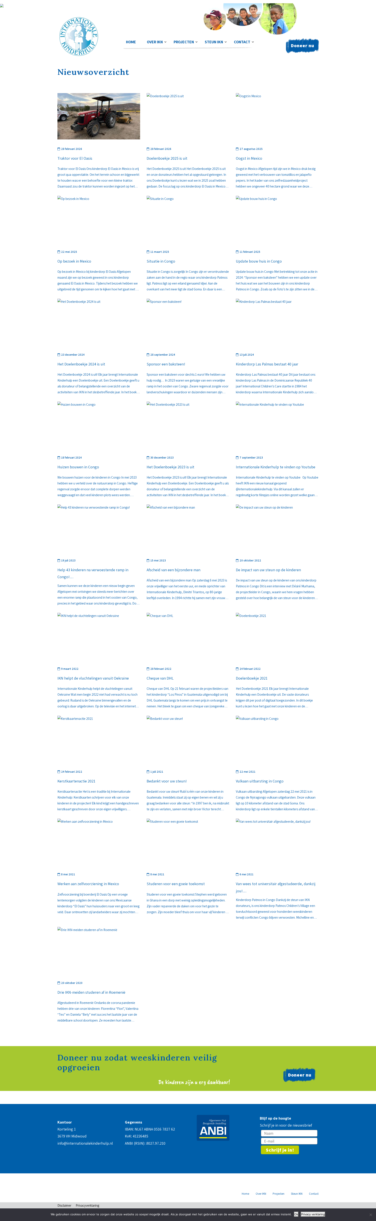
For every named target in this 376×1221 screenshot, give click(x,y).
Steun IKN (214, 41)
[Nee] (370, 1215)
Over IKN (155, 41)
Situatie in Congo (161, 261)
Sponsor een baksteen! (166, 364)
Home (131, 41)
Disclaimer (64, 1205)
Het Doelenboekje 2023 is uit (170, 466)
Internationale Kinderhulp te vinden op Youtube (275, 466)
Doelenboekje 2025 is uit (167, 158)
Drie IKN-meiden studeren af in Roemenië (91, 992)
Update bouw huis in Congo (259, 261)
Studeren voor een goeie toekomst (176, 883)
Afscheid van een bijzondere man (173, 569)
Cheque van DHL (160, 678)
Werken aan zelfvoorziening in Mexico (88, 883)
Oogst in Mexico (249, 158)
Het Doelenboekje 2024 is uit (81, 364)
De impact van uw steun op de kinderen (268, 569)
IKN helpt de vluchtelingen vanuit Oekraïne (93, 678)
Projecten (184, 41)
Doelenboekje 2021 (251, 678)
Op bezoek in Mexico (74, 261)
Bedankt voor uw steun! (167, 781)
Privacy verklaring (313, 1214)
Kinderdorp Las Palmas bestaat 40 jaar (267, 364)
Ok (296, 1214)
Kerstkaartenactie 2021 (76, 781)
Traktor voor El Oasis (74, 158)
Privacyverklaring (87, 1205)
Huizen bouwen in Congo (78, 466)
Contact (242, 41)
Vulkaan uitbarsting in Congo (260, 781)
